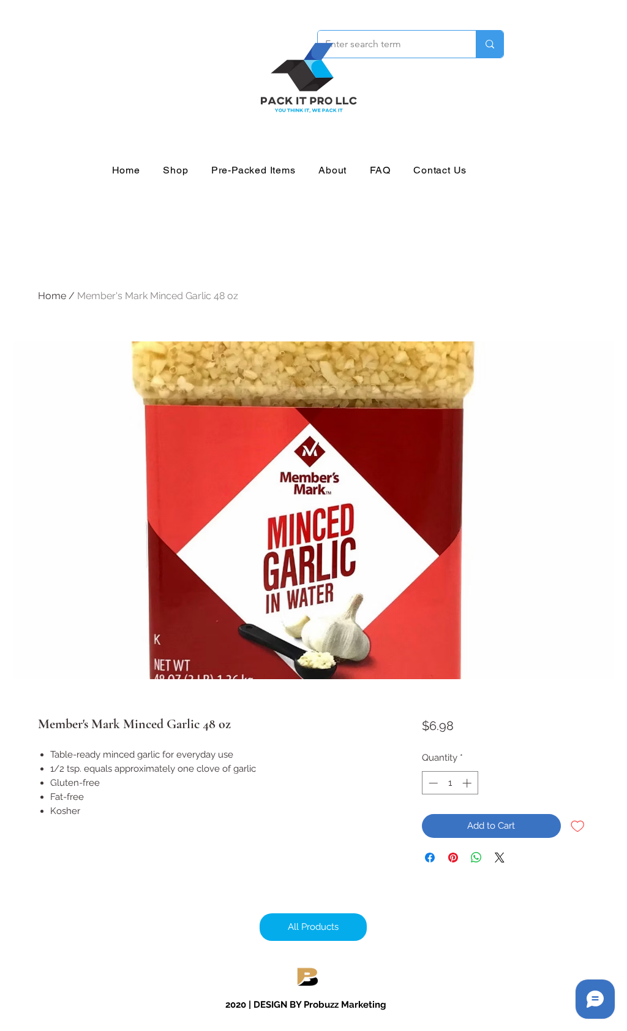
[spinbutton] (450, 783)
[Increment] (468, 783)
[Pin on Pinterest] (453, 857)
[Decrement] (432, 783)
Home (52, 296)
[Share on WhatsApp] (476, 857)
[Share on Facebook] (429, 857)
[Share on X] (499, 857)
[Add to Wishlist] (578, 826)
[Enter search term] (489, 44)
